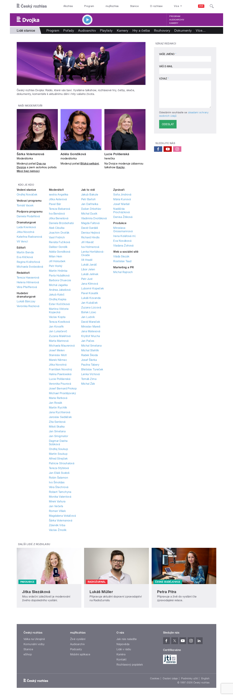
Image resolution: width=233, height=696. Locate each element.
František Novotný (60, 369)
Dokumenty (183, 30)
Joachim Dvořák (59, 232)
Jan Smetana (57, 431)
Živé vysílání (77, 639)
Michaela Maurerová (62, 345)
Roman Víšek (57, 511)
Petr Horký (55, 266)
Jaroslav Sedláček (60, 417)
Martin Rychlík (58, 407)
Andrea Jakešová (60, 289)
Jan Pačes (87, 340)
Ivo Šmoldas (56, 482)
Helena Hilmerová (28, 282)
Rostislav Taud (122, 261)
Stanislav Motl (58, 355)
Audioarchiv (176, 20)
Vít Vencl (22, 241)
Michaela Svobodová (30, 266)
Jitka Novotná (25, 232)
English (205, 678)
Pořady (68, 30)
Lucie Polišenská (116, 154)
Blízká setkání (89, 163)
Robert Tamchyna (60, 492)
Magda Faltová (90, 223)
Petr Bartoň (88, 199)
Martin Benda (25, 252)
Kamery (173, 23)
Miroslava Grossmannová (123, 229)
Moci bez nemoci (28, 171)
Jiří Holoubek (57, 261)
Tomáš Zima (89, 379)
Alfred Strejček (58, 458)
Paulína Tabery (90, 364)
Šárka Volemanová (30, 154)
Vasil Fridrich (57, 237)
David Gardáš (89, 228)
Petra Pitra (166, 591)
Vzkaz (164, 78)
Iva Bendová (57, 213)
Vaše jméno (167, 54)
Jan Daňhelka (89, 204)
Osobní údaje (170, 678)
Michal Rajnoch (123, 272)
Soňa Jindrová (122, 194)
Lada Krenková (26, 227)
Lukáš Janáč (89, 264)
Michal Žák (88, 383)
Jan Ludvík (88, 317)
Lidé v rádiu (123, 649)
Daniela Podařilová (28, 216)
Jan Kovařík (56, 326)
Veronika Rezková (28, 306)
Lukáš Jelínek (89, 274)
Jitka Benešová (58, 218)
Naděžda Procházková (121, 210)
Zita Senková (57, 421)
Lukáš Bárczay (26, 301)
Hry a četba (141, 30)
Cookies (154, 678)
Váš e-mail (166, 66)
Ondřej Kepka (57, 299)
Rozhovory (162, 30)
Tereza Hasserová (28, 277)
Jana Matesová (90, 331)
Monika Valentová (60, 496)
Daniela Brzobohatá (61, 223)
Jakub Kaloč (56, 294)
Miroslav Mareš (90, 326)
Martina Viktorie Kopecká (59, 310)
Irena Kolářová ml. (124, 236)
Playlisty (106, 30)
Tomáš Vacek (25, 205)
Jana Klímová (89, 283)
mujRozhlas (112, 6)
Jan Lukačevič (58, 331)
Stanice (134, 6)
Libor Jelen (88, 269)
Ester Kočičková (59, 304)
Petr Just (87, 279)
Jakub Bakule (89, 194)
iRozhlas (68, 6)
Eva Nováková (122, 240)
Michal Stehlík (90, 350)
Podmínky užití (189, 678)
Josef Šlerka (89, 360)
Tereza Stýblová (59, 468)
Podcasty (76, 649)
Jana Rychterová (59, 412)
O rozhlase (156, 6)
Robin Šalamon (58, 477)
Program (89, 6)
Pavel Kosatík (89, 293)
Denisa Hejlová (90, 232)
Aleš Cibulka (56, 228)
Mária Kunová (122, 199)
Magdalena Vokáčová (62, 515)
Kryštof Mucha (90, 336)
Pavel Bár (55, 204)
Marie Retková (58, 398)
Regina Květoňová (28, 262)
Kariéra (120, 654)
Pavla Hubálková (59, 275)
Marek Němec (58, 360)
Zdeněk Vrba (57, 525)
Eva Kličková (25, 257)
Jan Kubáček (89, 302)
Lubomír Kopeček (92, 288)
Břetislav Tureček (92, 369)
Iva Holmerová (90, 247)
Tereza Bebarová (59, 208)
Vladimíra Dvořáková (94, 218)
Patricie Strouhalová (61, 463)
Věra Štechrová (58, 487)
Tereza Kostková (59, 321)
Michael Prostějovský (62, 393)
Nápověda (122, 644)
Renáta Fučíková (59, 242)
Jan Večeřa (56, 506)
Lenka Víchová (90, 374)
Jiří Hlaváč (87, 242)
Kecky (120, 167)
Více (201, 30)
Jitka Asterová (58, 199)
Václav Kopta (57, 317)
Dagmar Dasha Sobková (58, 442)
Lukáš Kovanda (91, 298)
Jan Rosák (55, 402)
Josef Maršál (121, 204)
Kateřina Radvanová (29, 236)
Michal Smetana (91, 345)
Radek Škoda (89, 355)
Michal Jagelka (58, 285)
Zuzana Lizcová (91, 307)
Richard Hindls (90, 237)
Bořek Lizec (88, 312)
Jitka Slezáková (36, 591)
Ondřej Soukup (58, 449)
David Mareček (90, 321)
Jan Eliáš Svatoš (59, 472)
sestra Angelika (58, 194)
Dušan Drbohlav (91, 208)
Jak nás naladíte (126, 639)
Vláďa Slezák (121, 256)
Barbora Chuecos (60, 280)
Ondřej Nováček (27, 194)
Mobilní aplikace (80, 654)
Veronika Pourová (60, 383)
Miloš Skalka (57, 426)
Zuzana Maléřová (60, 336)
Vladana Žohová (123, 245)
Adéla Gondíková (73, 154)
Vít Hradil (86, 259)
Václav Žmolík (57, 530)
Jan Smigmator (58, 436)
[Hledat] (211, 6)
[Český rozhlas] (32, 6)
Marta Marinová (59, 340)
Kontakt (121, 659)
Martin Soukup (58, 453)
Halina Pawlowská (60, 374)
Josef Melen (57, 350)
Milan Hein (55, 256)
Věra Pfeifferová (27, 287)
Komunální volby (34, 644)
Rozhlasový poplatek (129, 664)
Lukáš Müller (101, 591)
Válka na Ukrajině (34, 639)
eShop (28, 654)
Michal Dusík (89, 213)
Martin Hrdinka (58, 270)
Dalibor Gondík (58, 247)
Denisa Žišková (123, 217)
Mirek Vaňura (57, 501)
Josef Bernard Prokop (63, 388)
